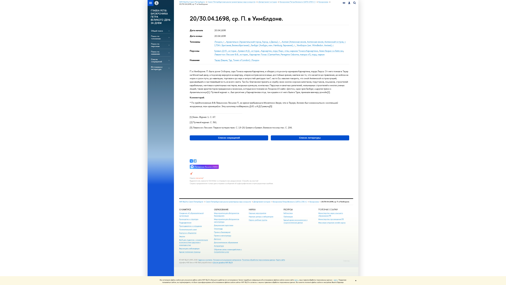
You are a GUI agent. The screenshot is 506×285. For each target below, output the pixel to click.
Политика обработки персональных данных (258, 260)
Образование (221, 209)
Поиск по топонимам (156, 37)
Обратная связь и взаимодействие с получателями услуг (228, 250)
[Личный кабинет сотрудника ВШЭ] (349, 3)
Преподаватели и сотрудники (190, 226)
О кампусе (185, 209)
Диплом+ (217, 239)
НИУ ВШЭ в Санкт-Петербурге (191, 202)
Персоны (194, 50)
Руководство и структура (188, 219)
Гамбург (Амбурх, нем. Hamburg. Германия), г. (273, 45)
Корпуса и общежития (187, 233)
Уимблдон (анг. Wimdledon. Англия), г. (315, 45)
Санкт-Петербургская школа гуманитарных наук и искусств (228, 202)
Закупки (182, 236)
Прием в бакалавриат (222, 232)
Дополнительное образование (226, 242)
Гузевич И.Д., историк (249, 50)
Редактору (346, 261)
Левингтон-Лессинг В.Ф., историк (231, 54)
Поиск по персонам (155, 45)
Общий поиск (157, 31)
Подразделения (185, 223)
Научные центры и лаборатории (261, 216)
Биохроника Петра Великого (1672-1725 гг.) (290, 202)
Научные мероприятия (257, 213)
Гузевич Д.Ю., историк (225, 50)
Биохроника (314, 202)
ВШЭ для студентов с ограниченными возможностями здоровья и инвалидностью (193, 242)
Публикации (288, 216)
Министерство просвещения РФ (331, 219)
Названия (195, 60)
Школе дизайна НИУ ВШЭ (223, 262)
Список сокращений (156, 60)
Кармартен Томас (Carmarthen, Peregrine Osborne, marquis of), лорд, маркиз (287, 54)
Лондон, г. (219, 41)
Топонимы (195, 41)
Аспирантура (219, 246)
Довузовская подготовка (223, 225)
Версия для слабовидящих (189, 248)
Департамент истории (261, 202)
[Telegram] (195, 161)
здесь (296, 280)
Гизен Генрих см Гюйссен (331, 50)
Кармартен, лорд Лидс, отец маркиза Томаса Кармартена (289, 50)
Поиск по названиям (155, 52)
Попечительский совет (188, 229)
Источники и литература (156, 68)
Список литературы (310, 138)
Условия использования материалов (227, 260)
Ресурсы (288, 209)
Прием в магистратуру (222, 235)
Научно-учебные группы (258, 220)
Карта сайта (280, 260)
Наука (252, 209)
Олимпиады (218, 229)
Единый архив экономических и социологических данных (295, 221)
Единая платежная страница (189, 252)
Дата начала (196, 30)
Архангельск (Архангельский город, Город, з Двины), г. (253, 41)
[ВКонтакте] (191, 161)
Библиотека (288, 213)
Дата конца (196, 35)
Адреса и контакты (205, 260)
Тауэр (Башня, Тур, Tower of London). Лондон (236, 60)
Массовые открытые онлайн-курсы (332, 223)
